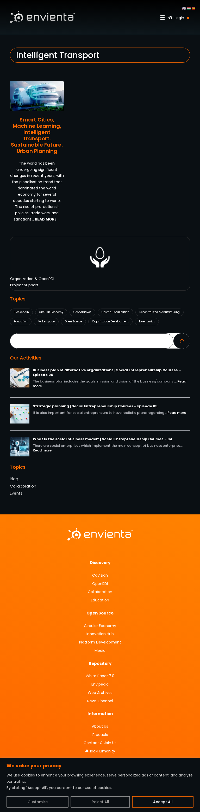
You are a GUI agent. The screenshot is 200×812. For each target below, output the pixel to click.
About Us (100, 726)
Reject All (100, 801)
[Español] (193, 8)
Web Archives (100, 692)
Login (178, 17)
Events (16, 493)
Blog (14, 479)
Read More (46, 219)
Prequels (100, 734)
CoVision (100, 575)
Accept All (163, 801)
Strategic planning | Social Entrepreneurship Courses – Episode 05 (95, 406)
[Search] (181, 341)
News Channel (100, 701)
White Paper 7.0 (100, 675)
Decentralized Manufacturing (159, 312)
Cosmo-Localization (115, 312)
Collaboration (23, 486)
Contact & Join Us (100, 742)
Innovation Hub (100, 633)
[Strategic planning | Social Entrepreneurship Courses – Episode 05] (19, 414)
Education (21, 321)
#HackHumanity (100, 751)
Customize (38, 801)
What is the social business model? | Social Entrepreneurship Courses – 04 (102, 439)
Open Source (73, 321)
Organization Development (110, 321)
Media (100, 650)
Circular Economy (51, 312)
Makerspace (46, 321)
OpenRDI (100, 583)
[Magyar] (189, 8)
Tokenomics (147, 321)
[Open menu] (162, 17)
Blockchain (21, 312)
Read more (176, 412)
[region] (100, 785)
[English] (184, 8)
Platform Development (100, 642)
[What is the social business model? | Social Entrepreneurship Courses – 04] (19, 447)
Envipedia (100, 684)
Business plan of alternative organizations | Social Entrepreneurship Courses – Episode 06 (107, 372)
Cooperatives (82, 312)
